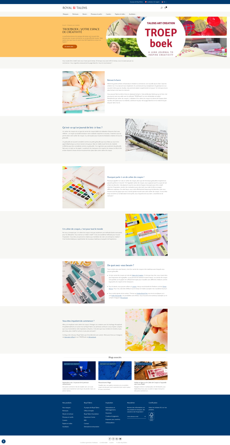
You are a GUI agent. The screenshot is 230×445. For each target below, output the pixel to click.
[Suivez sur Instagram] (113, 438)
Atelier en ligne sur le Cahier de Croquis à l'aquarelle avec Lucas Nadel (150, 383)
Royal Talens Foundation (91, 414)
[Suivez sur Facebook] (109, 438)
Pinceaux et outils (96, 14)
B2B (85, 420)
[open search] (161, 8)
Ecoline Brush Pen (142, 293)
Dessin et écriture (67, 414)
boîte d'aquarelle (116, 295)
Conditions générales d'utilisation (89, 442)
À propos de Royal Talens (136, 2)
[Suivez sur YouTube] (120, 438)
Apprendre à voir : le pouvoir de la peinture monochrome (75, 383)
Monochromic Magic (104, 382)
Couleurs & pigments (112, 416)
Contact (86, 423)
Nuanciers (109, 413)
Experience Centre (89, 417)
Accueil (64, 25)
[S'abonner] (144, 416)
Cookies (111, 442)
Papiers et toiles (120, 14)
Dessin (85, 14)
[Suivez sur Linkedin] (116, 438)
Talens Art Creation (137, 275)
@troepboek (124, 298)
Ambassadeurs (110, 422)
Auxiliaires (132, 14)
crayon (134, 286)
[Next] (166, 370)
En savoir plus (69, 46)
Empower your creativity (73, 25)
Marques (65, 14)
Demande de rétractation (91, 427)
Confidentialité (104, 442)
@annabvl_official (69, 337)
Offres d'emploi (89, 411)
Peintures (75, 14)
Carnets (108, 14)
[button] (164, 2)
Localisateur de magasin (153, 2)
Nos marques (66, 407)
